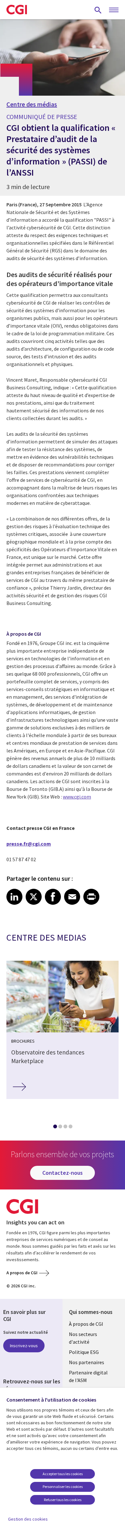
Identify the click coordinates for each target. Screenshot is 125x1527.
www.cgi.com (77, 796)
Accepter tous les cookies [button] (63, 1473)
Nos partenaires (86, 1362)
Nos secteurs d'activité (83, 1338)
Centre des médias (31, 104)
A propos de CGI (22, 1273)
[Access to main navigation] (114, 10)
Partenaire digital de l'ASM (88, 1376)
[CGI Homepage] (16, 9)
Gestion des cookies (28, 1519)
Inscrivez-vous (24, 1345)
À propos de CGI (86, 1324)
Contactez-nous (62, 1172)
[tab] (54, 1128)
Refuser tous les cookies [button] (62, 1499)
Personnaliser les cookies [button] (63, 1486)
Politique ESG (84, 1352)
